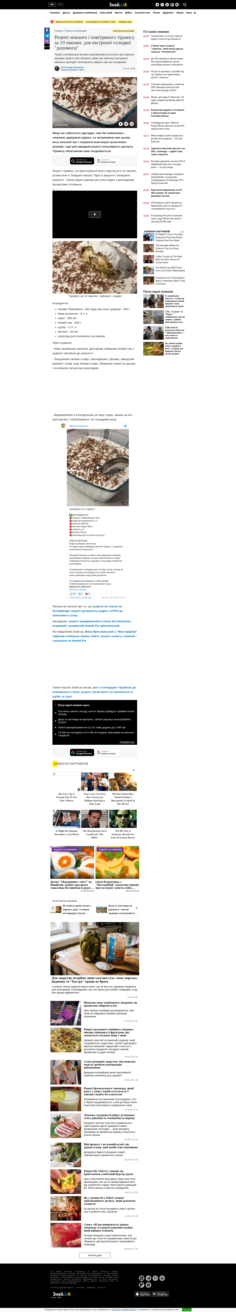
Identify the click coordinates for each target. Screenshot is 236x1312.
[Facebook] (47, 30)
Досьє (66, 12)
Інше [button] (189, 12)
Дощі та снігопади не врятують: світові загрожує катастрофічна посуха (94, 721)
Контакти (102, 1287)
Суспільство (142, 12)
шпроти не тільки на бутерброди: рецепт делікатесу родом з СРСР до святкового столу (87, 611)
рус (60, 4)
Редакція (91, 1287)
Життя (118, 12)
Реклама (80, 1287)
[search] (185, 4)
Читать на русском (123, 31)
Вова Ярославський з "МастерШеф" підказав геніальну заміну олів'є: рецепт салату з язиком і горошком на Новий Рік (94, 636)
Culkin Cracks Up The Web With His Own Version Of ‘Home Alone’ (169, 259)
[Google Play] (160, 1294)
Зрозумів (187, 1310)
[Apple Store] (143, 1294)
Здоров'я (168, 12)
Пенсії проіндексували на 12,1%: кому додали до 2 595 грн (92, 727)
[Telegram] (157, 4)
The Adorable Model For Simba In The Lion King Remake (167, 248)
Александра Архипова (72, 67)
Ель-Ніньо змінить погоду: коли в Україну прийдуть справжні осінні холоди (96, 713)
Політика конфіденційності (62, 1287)
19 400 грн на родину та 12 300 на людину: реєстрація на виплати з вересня (96, 734)
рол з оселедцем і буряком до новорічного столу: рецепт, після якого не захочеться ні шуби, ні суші (94, 692)
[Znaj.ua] (118, 4)
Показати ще (127, 742)
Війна (128, 12)
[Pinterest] (177, 4)
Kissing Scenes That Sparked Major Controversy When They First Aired (170, 281)
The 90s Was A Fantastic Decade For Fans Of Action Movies (123, 834)
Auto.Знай (106, 12)
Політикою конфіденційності (124, 1309)
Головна (55, 12)
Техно (156, 12)
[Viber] (162, 4)
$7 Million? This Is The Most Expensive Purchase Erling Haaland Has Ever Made (169, 237)
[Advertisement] (94, 391)
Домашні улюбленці (85, 12)
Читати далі (95, 1255)
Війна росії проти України (69, 22)
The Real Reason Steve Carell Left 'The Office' (95, 834)
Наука (179, 12)
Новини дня (125, 22)
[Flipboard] (172, 4)
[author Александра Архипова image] (57, 68)
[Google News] (162, 1278)
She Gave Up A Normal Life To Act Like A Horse (66, 797)
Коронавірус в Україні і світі (101, 22)
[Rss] (167, 4)
